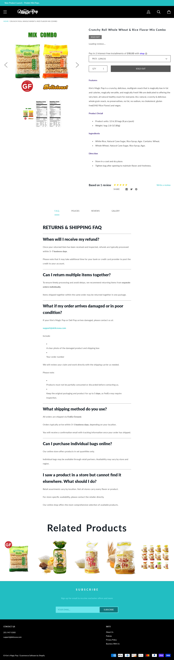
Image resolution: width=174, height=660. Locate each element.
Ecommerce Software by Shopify (32, 655)
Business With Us (113, 644)
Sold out (140, 69)
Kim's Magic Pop (11, 655)
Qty (94, 69)
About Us (109, 632)
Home (5, 21)
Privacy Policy (111, 640)
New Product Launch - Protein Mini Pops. (22, 3)
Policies (109, 636)
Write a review (164, 185)
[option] (42, 62)
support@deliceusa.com (12, 637)
